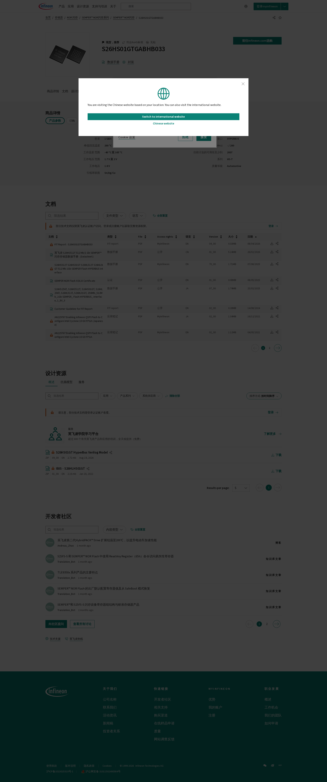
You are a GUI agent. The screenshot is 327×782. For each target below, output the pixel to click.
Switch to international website (163, 117)
